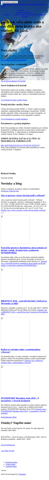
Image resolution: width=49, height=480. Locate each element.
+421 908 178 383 (7, 451)
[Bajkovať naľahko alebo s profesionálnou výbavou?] (15, 345)
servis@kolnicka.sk (8, 445)
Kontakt (25, 16)
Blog (34, 14)
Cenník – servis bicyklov (23, 14)
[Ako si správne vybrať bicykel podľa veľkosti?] (10, 191)
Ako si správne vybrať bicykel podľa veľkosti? (23, 195)
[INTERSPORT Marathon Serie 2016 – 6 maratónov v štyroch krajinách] (15, 394)
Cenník (21, 10)
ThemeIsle (22, 474)
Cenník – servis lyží (23, 12)
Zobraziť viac (24, 263)
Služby (6, 14)
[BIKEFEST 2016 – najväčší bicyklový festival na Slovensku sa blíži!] (12, 296)
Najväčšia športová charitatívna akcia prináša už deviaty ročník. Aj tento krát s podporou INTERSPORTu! (24, 250)
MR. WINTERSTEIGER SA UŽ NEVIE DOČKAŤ (20, 145)
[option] (24, 201)
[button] (7, 417)
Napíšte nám (41, 14)
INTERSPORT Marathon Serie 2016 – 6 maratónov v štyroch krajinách (20, 399)
